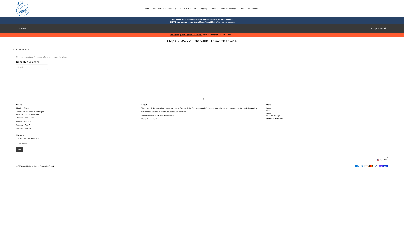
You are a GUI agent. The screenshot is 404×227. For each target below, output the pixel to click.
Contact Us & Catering (274, 118)
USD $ (382, 160)
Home (146, 9)
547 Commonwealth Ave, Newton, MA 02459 (157, 115)
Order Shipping (200, 9)
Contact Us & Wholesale (250, 9)
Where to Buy (185, 9)
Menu (268, 111)
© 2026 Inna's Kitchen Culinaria (27, 166)
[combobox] (109, 28)
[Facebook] (200, 99)
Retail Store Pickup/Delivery (164, 9)
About (213, 9)
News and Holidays (228, 9)
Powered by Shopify (47, 166)
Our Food (214, 108)
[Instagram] (203, 99)
